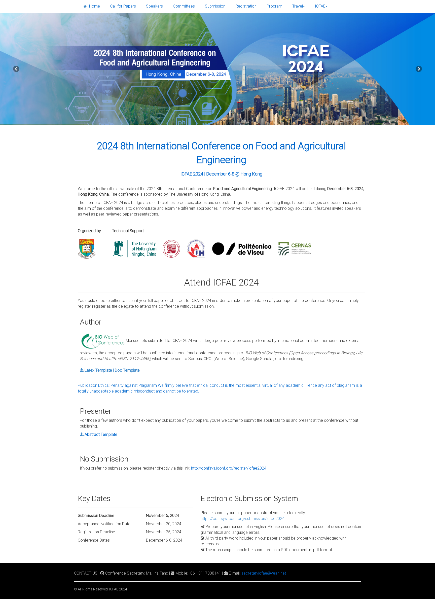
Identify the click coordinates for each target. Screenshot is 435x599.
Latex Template (98, 370)
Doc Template (127, 370)
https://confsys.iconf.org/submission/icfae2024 (242, 518)
